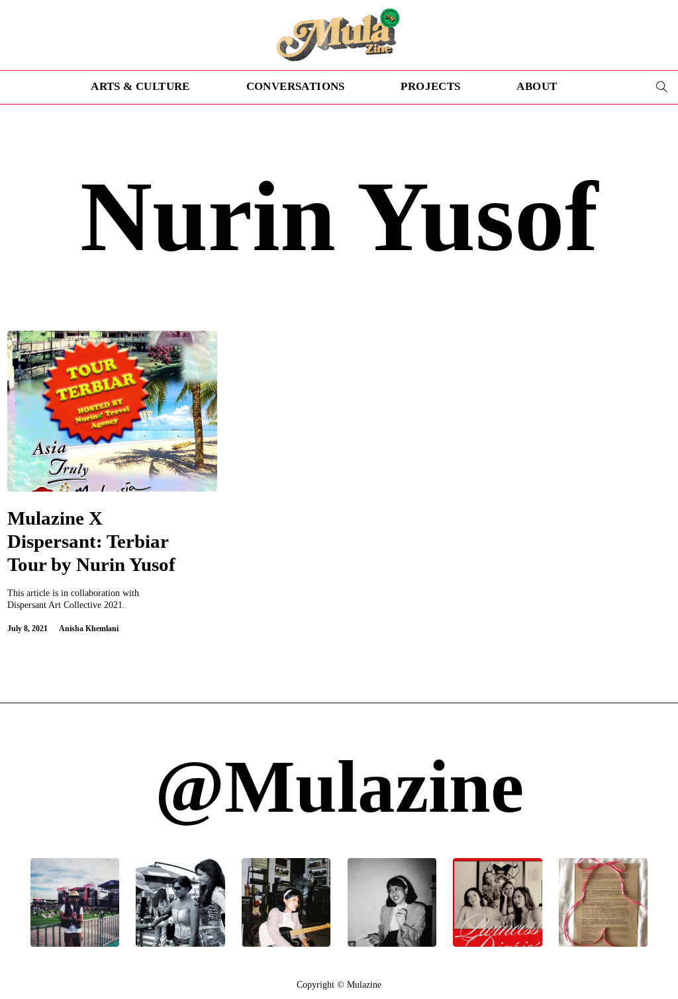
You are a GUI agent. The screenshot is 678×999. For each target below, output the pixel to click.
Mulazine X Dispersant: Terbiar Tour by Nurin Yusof (91, 541)
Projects (430, 86)
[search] (661, 87)
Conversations (295, 86)
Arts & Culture (140, 86)
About (536, 86)
